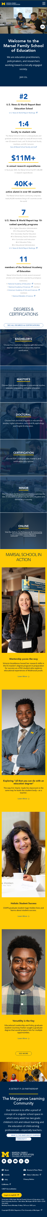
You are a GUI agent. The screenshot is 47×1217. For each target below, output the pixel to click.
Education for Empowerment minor (19, 494)
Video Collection (33, 1175)
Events (6, 1175)
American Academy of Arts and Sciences (22, 290)
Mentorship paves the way (23, 658)
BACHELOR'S (23, 339)
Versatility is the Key (23, 1020)
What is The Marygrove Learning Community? (26, 1137)
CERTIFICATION (23, 453)
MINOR (23, 488)
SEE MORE (23, 1053)
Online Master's (29, 535)
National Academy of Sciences (19, 287)
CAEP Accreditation (9, 1189)
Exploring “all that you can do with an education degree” (23, 782)
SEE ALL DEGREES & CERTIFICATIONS (23, 325)
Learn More (22, 676)
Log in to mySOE (10, 1195)
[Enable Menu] (43, 3)
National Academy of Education (19, 284)
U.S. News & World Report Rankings (22, 113)
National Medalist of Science (23, 296)
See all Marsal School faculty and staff (23, 147)
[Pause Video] (42, 27)
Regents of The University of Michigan (27, 1210)
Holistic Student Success (23, 903)
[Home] (11, 3)
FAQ (6, 1180)
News (7, 1170)
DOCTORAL (23, 415)
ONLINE (23, 526)
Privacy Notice (29, 1179)
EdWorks (5, 1184)
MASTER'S (23, 379)
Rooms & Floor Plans (34, 1170)
